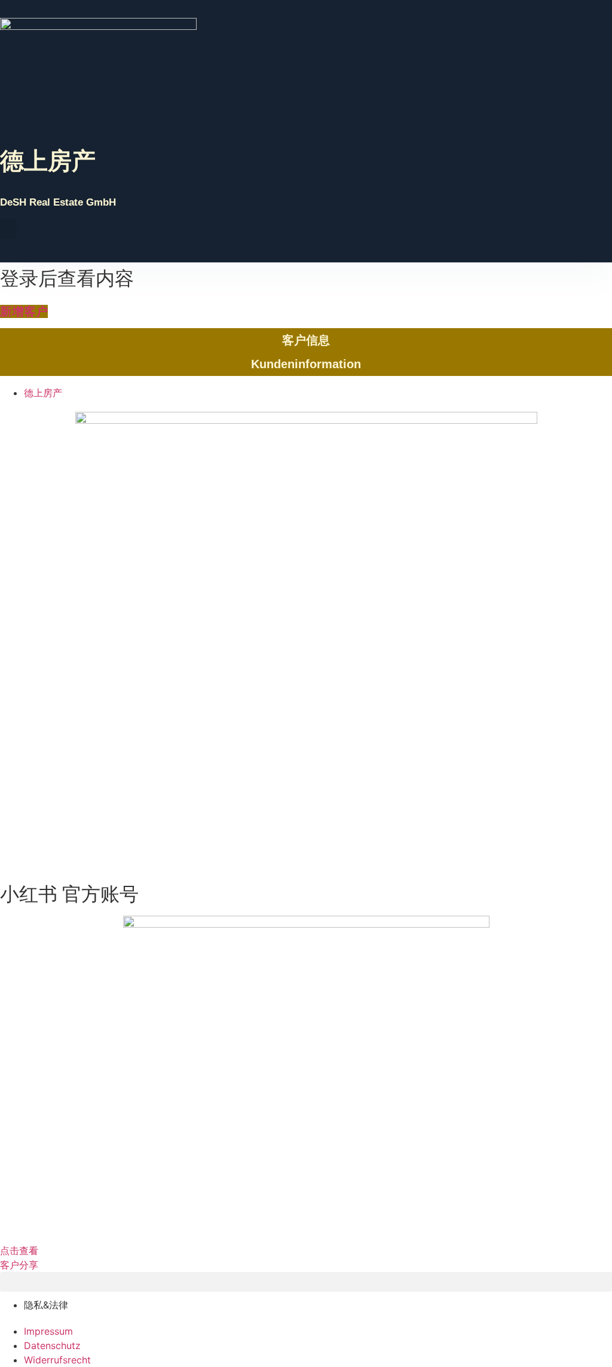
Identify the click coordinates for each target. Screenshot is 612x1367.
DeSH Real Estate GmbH (58, 202)
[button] (8, 228)
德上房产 (48, 161)
